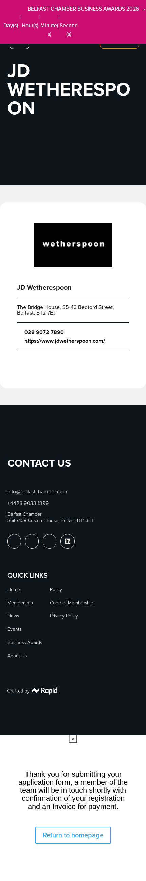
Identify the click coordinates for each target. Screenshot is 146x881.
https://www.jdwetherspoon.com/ (64, 341)
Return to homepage (73, 835)
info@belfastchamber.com (37, 491)
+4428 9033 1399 (28, 503)
